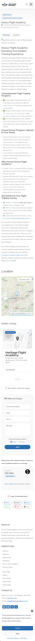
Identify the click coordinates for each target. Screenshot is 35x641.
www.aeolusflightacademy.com (19, 218)
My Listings (7, 578)
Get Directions (25, 279)
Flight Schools (7, 14)
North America (12, 18)
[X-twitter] (16, 607)
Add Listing (7, 585)
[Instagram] (12, 607)
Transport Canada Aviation (10, 255)
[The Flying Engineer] (9, 4)
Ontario (20, 18)
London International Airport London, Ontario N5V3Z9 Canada (15, 26)
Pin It (17, 507)
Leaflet (13, 313)
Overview (6, 35)
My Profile (6, 572)
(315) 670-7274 (12, 598)
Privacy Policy (23, 638)
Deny (17, 633)
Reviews (6, 554)
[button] (32, 611)
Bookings (6, 561)
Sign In (26, 4)
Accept (17, 628)
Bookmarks (7, 557)
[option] (17, 350)
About (5, 575)
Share (8, 502)
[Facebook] (4, 607)
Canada (5, 18)
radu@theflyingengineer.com (17, 601)
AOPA (14, 261)
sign (11, 484)
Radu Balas (9, 473)
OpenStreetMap (21, 313)
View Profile (9, 476)
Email (28, 507)
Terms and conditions (13, 638)
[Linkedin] (8, 607)
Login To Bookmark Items (18, 496)
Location (16, 35)
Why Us (6, 551)
